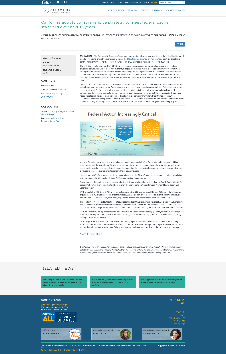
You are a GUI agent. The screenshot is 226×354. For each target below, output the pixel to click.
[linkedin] (182, 299)
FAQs (112, 2)
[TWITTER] (50, 2)
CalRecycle (53, 350)
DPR (61, 350)
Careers (126, 2)
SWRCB (84, 350)
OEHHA (75, 350)
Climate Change (47, 114)
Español (154, 2)
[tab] (141, 2)
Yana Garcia (99, 333)
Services (145, 10)
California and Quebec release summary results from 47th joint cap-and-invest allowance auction (112, 282)
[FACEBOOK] (54, 2)
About (111, 10)
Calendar (105, 2)
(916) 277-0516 (47, 97)
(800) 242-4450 (46, 304)
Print (180, 44)
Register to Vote (177, 324)
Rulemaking (157, 10)
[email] (182, 303)
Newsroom (170, 10)
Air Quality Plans (55, 111)
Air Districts (179, 321)
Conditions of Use (177, 318)
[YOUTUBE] (57, 2)
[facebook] (174, 299)
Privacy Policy (178, 315)
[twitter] (171, 299)
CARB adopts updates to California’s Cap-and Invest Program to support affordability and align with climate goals (62, 282)
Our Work (121, 10)
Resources (133, 10)
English (146, 2)
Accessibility (179, 312)
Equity (181, 10)
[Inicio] (56, 10)
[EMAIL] (65, 2)
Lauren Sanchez (152, 333)
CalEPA (43, 350)
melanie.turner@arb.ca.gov (52, 93)
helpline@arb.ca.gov (60, 304)
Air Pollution (68, 111)
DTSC (68, 350)
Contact (119, 2)
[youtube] (178, 299)
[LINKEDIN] (61, 2)
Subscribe (134, 2)
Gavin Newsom (50, 333)
